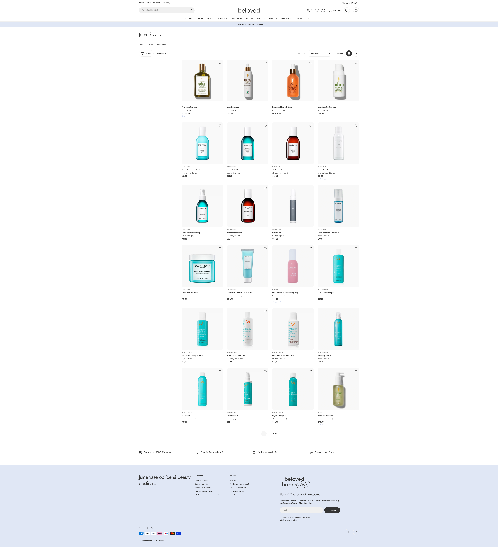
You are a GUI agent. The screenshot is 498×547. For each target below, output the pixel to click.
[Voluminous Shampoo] (202, 80)
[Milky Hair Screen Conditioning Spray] (293, 266)
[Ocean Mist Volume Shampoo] (247, 143)
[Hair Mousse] (293, 206)
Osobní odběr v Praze (324, 452)
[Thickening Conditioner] (293, 143)
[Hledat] (190, 10)
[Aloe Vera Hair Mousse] (338, 389)
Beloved (148, 540)
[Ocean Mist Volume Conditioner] (202, 143)
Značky (141, 3)
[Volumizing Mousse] (338, 329)
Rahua (184, 104)
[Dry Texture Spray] (293, 389)
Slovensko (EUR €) (349, 3)
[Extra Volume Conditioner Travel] (293, 329)
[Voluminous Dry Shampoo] (338, 80)
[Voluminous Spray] (247, 80)
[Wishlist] (347, 10)
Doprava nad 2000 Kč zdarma (157, 452)
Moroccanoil (323, 289)
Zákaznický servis (154, 3)
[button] (217, 24)
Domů (141, 45)
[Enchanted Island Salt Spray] (293, 80)
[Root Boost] (202, 389)
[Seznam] (356, 53)
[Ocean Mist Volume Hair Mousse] (338, 206)
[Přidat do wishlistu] (220, 63)
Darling (275, 289)
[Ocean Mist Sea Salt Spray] (202, 206)
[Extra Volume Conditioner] (247, 329)
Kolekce (150, 45)
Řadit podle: (301, 53)
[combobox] (167, 10)
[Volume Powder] (338, 143)
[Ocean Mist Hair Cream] (202, 266)
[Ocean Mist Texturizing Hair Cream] (247, 266)
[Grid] (349, 53)
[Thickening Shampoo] (247, 206)
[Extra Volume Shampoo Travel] (202, 329)
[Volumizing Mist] (247, 389)
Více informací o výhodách (288, 520)
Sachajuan (186, 167)
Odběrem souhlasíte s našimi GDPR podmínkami (295, 517)
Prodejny (166, 3)
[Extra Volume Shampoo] (338, 266)
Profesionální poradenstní (212, 452)
